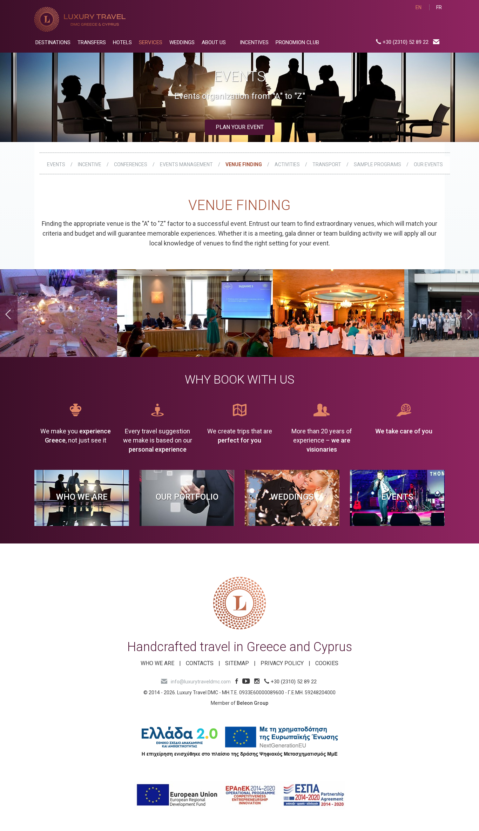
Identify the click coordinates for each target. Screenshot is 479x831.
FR (439, 7)
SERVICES (150, 42)
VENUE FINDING (243, 164)
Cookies (326, 663)
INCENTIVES (254, 42)
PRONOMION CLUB (297, 42)
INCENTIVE (89, 164)
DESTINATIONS (52, 42)
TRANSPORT (326, 164)
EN (418, 7)
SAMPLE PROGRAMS (377, 164)
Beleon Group (252, 703)
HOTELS (122, 42)
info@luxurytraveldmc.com (201, 681)
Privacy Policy (282, 663)
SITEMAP (237, 663)
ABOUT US (214, 42)
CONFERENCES (130, 164)
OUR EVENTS (428, 164)
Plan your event (240, 127)
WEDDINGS (182, 42)
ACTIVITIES (287, 164)
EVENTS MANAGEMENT (186, 164)
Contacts (200, 663)
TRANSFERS (91, 42)
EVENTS (56, 164)
